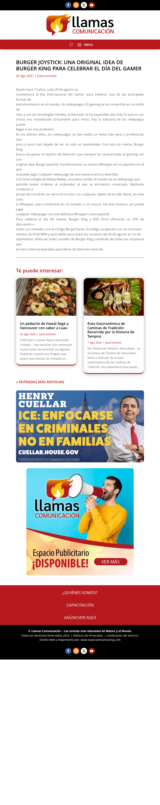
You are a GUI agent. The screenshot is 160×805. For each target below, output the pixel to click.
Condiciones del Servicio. (122, 635)
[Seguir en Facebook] (68, 5)
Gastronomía (47, 76)
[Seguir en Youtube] (92, 5)
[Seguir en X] (84, 5)
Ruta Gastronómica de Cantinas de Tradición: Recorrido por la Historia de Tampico (110, 330)
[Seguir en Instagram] (76, 5)
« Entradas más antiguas (40, 381)
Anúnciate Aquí (80, 617)
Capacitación (80, 605)
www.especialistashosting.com (101, 640)
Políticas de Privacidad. (88, 635)
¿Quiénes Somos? (80, 592)
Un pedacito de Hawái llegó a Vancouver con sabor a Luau (44, 325)
